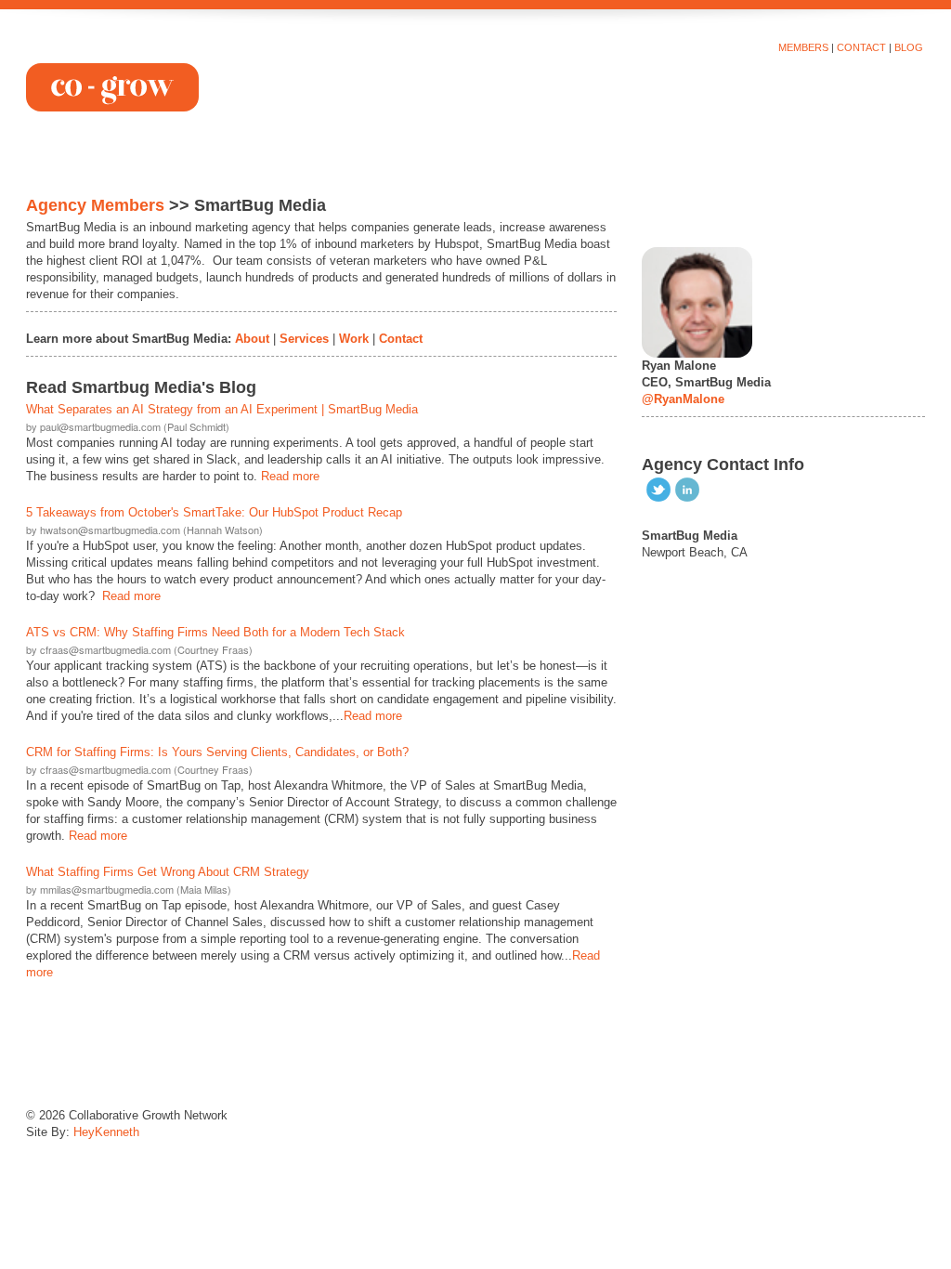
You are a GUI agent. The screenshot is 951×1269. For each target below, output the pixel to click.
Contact (861, 47)
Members (803, 47)
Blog (908, 47)
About (252, 339)
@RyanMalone (683, 399)
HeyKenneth (106, 1132)
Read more (290, 476)
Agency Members (95, 205)
